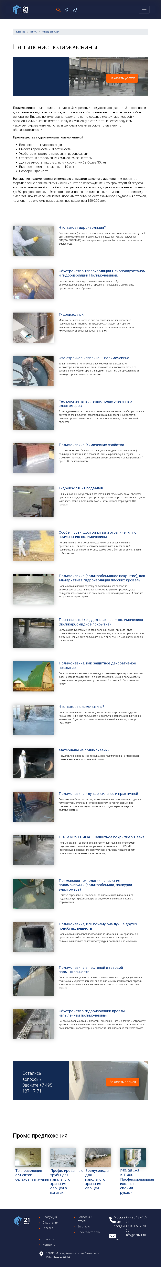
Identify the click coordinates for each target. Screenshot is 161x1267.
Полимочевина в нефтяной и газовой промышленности (91, 969)
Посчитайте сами (89, 1232)
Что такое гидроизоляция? (82, 227)
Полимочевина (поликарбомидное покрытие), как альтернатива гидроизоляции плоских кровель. (102, 578)
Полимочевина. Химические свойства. (92, 445)
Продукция (50, 1217)
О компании (50, 1222)
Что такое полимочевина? (81, 706)
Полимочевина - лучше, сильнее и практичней (98, 793)
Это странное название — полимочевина (94, 358)
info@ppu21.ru (136, 1235)
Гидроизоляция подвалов (81, 488)
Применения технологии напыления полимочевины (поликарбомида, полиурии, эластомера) (96, 885)
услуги (33, 31)
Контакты (49, 1244)
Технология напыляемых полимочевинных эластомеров (95, 403)
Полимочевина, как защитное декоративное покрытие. (97, 665)
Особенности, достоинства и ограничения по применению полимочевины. (97, 534)
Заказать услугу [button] (122, 78)
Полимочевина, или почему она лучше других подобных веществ (98, 926)
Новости (48, 1239)
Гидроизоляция (72, 314)
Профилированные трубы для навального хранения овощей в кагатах (66, 1181)
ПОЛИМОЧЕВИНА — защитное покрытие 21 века (102, 837)
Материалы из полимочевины (84, 750)
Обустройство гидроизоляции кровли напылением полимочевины (92, 1013)
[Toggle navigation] (144, 10)
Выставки (84, 1226)
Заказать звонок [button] (123, 1082)
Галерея (48, 1228)
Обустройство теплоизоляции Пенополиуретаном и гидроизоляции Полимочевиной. (102, 273)
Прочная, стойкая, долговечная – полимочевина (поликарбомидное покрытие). (101, 621)
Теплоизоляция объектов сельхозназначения (32, 1174)
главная (21, 31)
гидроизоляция (50, 31)
